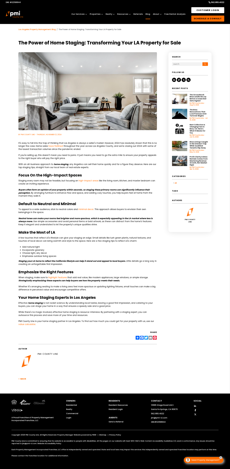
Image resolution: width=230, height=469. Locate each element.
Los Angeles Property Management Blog (37, 29)
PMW (94, 435)
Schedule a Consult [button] (208, 18)
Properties (95, 14)
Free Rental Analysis (175, 14)
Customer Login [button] (207, 10)
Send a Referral (116, 421)
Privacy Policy (115, 435)
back (23, 378)
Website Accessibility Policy (49, 443)
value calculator (26, 324)
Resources (122, 14)
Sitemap (102, 435)
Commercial (72, 413)
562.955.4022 (217, 2)
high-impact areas (88, 180)
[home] (14, 14)
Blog (148, 14)
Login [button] (68, 417)
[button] (174, 80)
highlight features (57, 277)
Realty (109, 14)
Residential (71, 405)
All (176, 183)
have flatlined (56, 146)
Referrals (138, 14)
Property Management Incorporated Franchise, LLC (33, 419)
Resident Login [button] (116, 409)
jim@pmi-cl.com (159, 417)
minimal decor (86, 209)
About (156, 14)
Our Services (78, 14)
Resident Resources (118, 405)
